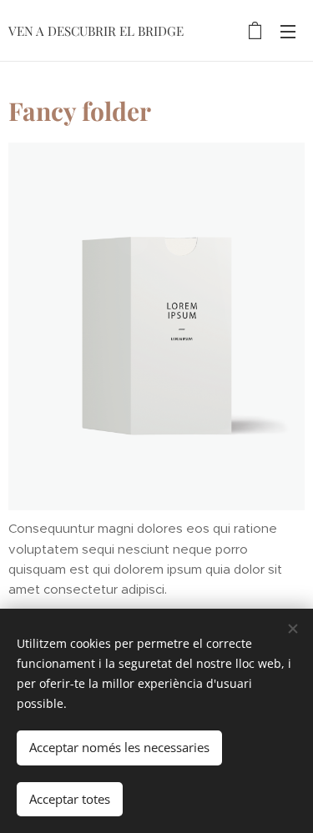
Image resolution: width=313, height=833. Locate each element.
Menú (288, 31)
